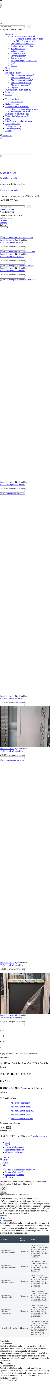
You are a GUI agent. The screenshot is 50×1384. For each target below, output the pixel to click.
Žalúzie (14, 65)
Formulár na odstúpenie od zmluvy (20, 1170)
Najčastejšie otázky (13, 73)
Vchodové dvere (18, 51)
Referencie (9, 92)
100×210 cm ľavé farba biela (12, 242)
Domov (3, 209)
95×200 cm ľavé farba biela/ (12, 1018)
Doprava (14, 87)
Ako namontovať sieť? (20, 77)
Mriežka (3, 220)
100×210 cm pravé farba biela (12, 270)
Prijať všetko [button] (5, 1184)
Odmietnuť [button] (16, 1184)
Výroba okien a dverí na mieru (18, 90)
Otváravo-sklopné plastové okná (29, 39)
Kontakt (8, 94)
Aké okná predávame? (20, 85)
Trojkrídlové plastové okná (22, 46)
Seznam (3, 223)
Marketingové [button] (6, 1363)
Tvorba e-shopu (39, 1136)
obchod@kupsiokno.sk (21, 1081)
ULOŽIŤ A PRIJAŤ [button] (8, 1380)
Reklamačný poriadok (14, 1174)
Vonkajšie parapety (19, 53)
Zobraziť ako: (6, 218)
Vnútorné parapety (18, 56)
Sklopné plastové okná (25, 41)
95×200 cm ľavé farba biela (11, 698)
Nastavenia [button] (28, 1184)
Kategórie (9, 34)
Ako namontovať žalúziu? (22, 80)
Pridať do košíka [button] (7, 240)
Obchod (10, 209)
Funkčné (7, 1218)
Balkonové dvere (18, 48)
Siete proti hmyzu (18, 58)
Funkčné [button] (3, 1215)
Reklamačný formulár (14, 1172)
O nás (7, 68)
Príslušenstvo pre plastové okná (24, 60)
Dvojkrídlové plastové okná (22, 43)
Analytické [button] (4, 1341)
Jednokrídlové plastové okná (23, 36)
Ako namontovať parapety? (22, 75)
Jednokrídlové (17, 101)
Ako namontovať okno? (21, 82)
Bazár (13, 63)
